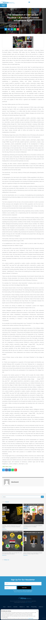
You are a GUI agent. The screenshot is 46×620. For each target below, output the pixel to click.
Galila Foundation (28, 602)
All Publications (14, 12)
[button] (29, 2)
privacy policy (29, 590)
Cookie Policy (30, 618)
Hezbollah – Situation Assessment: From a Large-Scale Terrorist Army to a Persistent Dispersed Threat (11, 526)
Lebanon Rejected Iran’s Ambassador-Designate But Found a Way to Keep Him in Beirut (32, 553)
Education (15, 606)
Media (28, 606)
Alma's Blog (19, 12)
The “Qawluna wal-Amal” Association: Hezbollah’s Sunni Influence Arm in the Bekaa (32, 526)
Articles (23, 12)
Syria (34, 12)
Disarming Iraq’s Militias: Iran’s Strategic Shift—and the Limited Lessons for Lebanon (12, 553)
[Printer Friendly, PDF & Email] (7, 467)
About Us (9, 606)
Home (4, 606)
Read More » (4, 529)
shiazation (31, 12)
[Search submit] (42, 497)
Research (21, 606)
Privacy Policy (34, 606)
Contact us (41, 606)
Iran (27, 12)
